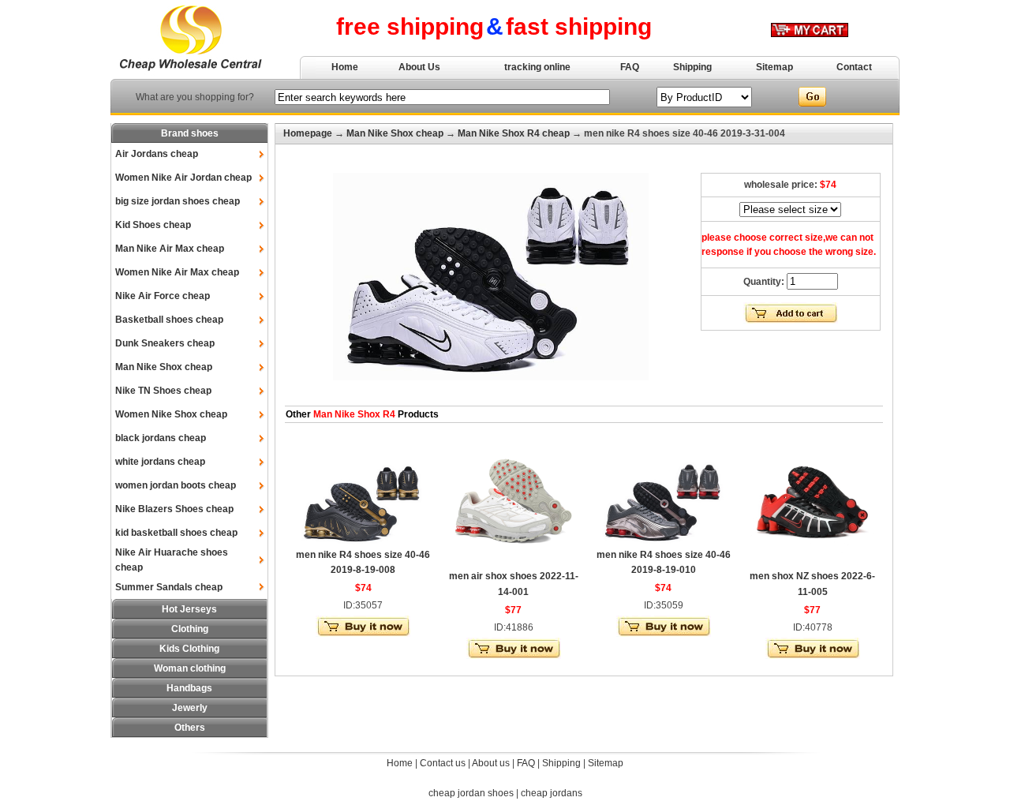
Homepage (307, 133)
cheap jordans (551, 793)
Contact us (443, 763)
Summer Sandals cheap (169, 587)
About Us (419, 67)
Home (344, 67)
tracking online (537, 67)
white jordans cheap (160, 461)
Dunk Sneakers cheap (165, 343)
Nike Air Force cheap (162, 295)
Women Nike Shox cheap (171, 414)
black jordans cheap (160, 438)
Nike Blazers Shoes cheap (174, 509)
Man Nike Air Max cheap (169, 248)
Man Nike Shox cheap (163, 366)
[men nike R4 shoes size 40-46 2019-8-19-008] (363, 541)
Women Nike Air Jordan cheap (183, 177)
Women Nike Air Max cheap (177, 272)
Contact (854, 67)
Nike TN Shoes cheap (163, 390)
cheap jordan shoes (471, 793)
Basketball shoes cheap (169, 319)
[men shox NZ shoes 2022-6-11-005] (813, 562)
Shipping (692, 67)
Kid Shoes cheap (153, 224)
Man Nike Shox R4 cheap (514, 133)
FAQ (629, 67)
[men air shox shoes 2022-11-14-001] (514, 562)
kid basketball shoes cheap (176, 532)
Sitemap (774, 67)
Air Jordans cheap (156, 153)
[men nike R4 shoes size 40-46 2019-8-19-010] (663, 541)
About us (491, 763)
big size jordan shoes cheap (177, 201)
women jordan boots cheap (175, 485)
